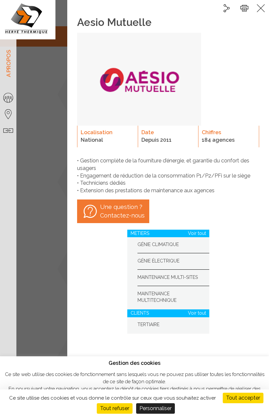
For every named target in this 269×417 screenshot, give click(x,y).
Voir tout (197, 233)
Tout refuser (114, 408)
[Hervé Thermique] (27, 19)
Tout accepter (243, 398)
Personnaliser (155, 408)
